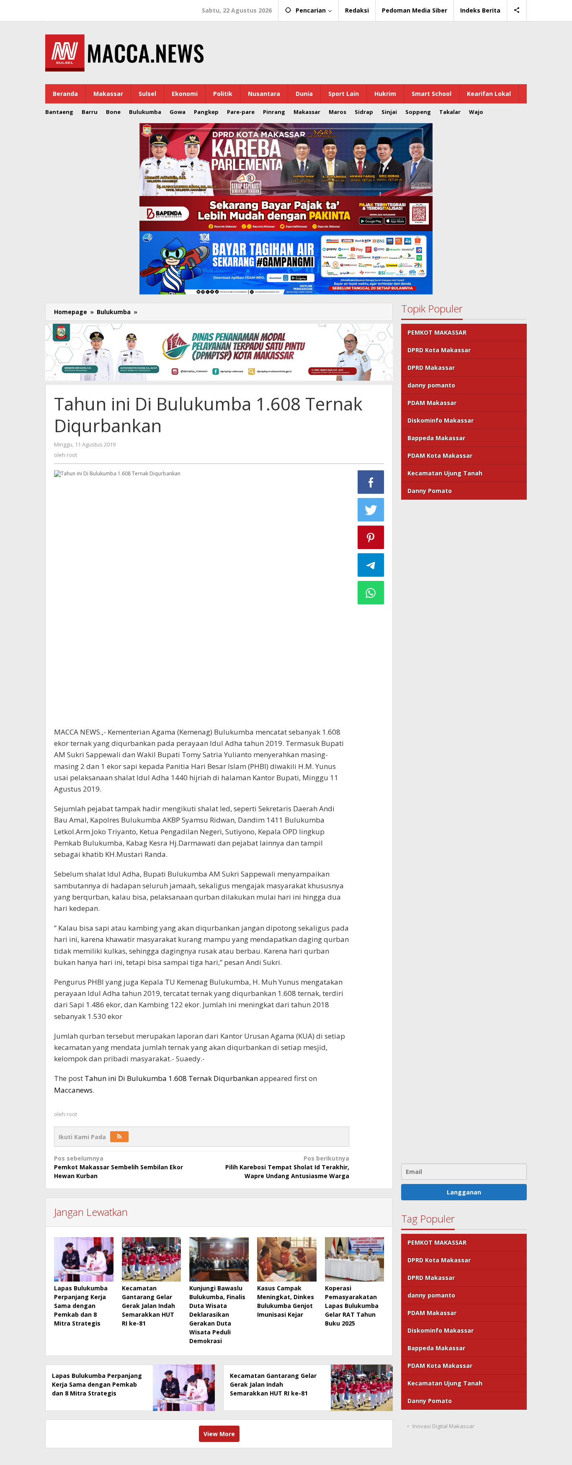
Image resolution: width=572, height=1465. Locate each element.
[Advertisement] (464, 830)
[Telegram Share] (371, 565)
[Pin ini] (371, 537)
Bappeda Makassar (436, 438)
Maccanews (74, 7)
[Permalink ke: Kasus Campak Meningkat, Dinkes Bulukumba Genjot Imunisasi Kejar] (287, 1259)
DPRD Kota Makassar (439, 350)
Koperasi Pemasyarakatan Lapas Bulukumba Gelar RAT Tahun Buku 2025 (352, 1305)
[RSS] (119, 1136)
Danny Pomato (429, 491)
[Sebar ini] (371, 482)
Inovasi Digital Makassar (443, 1426)
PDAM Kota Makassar (439, 455)
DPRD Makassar (431, 367)
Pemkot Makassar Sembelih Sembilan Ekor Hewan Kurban (118, 1167)
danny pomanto (431, 385)
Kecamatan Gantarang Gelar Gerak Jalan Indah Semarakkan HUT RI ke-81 (148, 1305)
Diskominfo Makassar (440, 420)
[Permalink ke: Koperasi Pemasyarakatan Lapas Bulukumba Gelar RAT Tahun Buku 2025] (354, 1259)
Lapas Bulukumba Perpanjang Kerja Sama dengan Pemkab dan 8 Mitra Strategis (81, 1305)
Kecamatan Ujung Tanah (444, 473)
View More (219, 1434)
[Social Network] (517, 10)
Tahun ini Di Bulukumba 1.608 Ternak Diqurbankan (171, 1078)
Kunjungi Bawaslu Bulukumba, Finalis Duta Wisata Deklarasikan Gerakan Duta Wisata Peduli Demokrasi (217, 1314)
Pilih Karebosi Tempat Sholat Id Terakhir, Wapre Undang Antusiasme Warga (287, 1167)
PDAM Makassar (431, 403)
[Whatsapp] (371, 592)
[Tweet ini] (371, 509)
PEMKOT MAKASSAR (436, 332)
